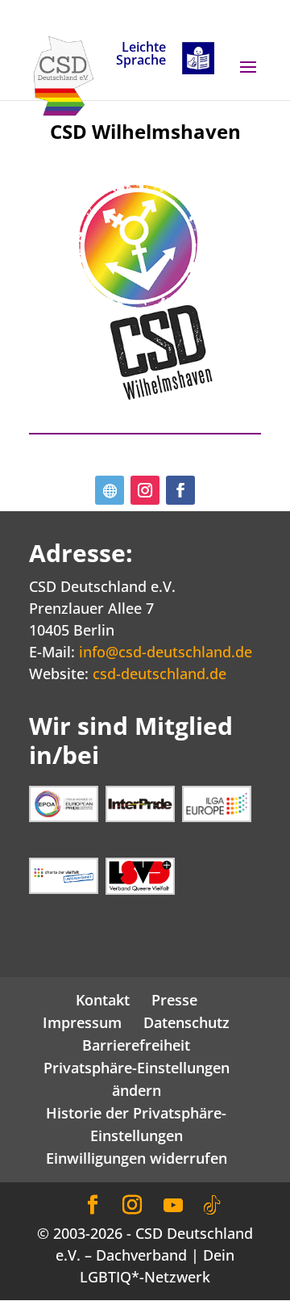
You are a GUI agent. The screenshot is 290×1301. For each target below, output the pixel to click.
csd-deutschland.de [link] (159, 673)
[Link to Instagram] (132, 1205)
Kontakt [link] (103, 999)
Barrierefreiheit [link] (136, 1045)
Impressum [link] (82, 1022)
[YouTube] (173, 1205)
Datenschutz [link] (186, 1022)
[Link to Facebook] (92, 1205)
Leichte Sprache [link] (141, 54)
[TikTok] (212, 1205)
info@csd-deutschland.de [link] (165, 651)
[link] (63, 74)
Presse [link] (174, 999)
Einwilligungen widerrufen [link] (136, 1158)
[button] (248, 77)
